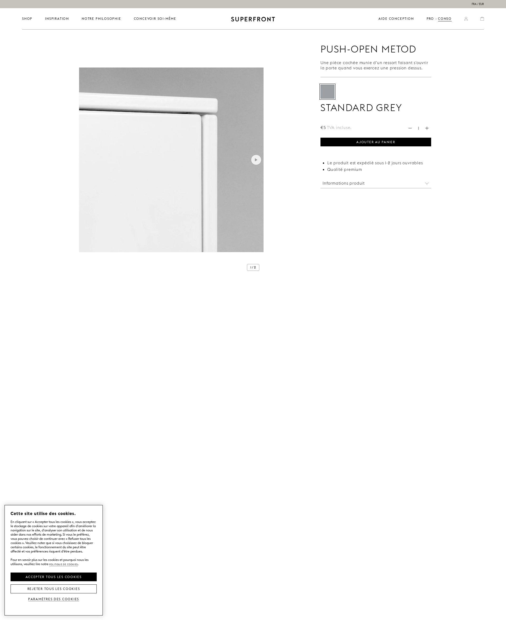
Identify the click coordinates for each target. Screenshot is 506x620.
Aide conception (396, 19)
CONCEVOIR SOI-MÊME (155, 19)
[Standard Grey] (327, 92)
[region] (53, 560)
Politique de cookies (63, 564)
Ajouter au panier (375, 142)
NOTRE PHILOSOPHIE (101, 19)
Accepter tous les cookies (53, 576)
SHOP (27, 19)
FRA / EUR (478, 4)
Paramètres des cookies (53, 599)
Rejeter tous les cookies (53, 588)
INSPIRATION (57, 19)
